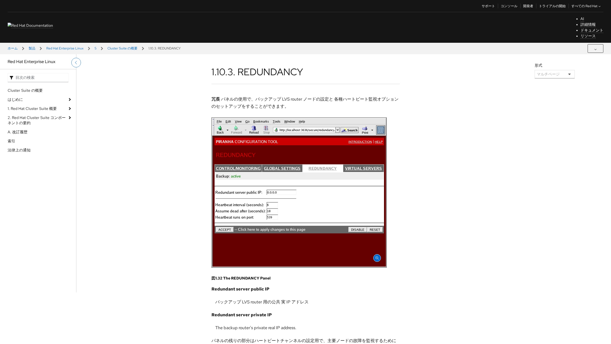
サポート (488, 6)
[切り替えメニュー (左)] (76, 62)
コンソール (509, 6)
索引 (11, 141)
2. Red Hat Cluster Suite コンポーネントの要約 (37, 120)
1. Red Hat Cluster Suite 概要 (32, 108)
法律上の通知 (19, 150)
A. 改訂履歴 (17, 131)
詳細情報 (588, 24)
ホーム (13, 48)
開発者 (528, 6)
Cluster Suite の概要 (122, 48)
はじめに (15, 99)
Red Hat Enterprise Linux (65, 48)
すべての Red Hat (584, 6)
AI (582, 18)
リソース (588, 35)
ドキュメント (591, 30)
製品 (32, 48)
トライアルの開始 (552, 6)
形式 (538, 65)
